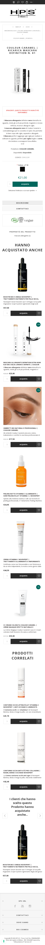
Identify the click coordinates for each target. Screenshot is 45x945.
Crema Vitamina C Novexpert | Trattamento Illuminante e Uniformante (21, 560)
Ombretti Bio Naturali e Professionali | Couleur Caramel (20, 429)
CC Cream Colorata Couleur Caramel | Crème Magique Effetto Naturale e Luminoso (20, 627)
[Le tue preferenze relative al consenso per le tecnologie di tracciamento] (4, 941)
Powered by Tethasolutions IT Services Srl (27, 941)
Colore (23, 165)
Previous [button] (5, 815)
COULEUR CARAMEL (26, 149)
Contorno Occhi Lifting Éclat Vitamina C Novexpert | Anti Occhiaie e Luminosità (21, 706)
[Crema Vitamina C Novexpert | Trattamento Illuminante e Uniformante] (22, 537)
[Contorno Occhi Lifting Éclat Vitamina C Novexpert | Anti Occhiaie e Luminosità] (22, 683)
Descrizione (22, 203)
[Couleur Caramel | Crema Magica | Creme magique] (22, 603)
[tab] (22, 203)
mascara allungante (21, 236)
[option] (22, 853)
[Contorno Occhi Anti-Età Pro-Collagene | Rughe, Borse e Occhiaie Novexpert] (22, 748)
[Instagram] (30, 906)
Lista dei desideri (22, 2)
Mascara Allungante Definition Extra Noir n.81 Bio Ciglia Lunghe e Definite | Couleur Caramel (22, 364)
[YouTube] (22, 906)
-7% (38, 587)
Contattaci (22, 209)
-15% (38, 390)
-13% (38, 324)
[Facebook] (15, 906)
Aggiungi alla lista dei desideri (39, 313)
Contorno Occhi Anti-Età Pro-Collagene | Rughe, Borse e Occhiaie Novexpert (21, 772)
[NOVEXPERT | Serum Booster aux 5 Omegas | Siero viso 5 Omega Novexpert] (22, 275)
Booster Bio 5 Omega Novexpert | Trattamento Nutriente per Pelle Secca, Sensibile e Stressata (21, 299)
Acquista (25, 184)
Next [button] (40, 815)
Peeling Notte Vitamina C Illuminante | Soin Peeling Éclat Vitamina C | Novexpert (21, 495)
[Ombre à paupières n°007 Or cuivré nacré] (22, 406)
